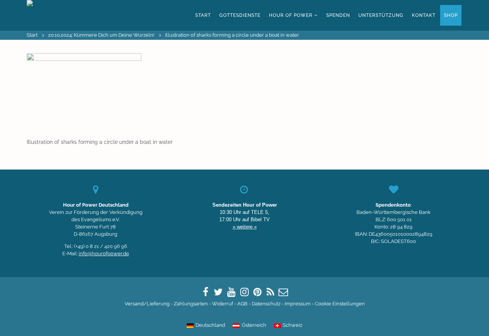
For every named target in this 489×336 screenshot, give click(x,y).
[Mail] (283, 292)
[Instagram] (244, 292)
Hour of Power (291, 15)
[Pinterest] (257, 292)
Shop (451, 15)
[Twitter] (218, 292)
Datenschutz (266, 304)
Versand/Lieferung (147, 304)
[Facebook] (205, 292)
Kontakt (424, 15)
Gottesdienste (240, 15)
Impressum (298, 304)
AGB (242, 304)
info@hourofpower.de (104, 253)
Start (203, 15)
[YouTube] (231, 292)
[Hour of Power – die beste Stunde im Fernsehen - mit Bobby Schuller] (69, 15)
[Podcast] (270, 292)
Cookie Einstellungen (340, 304)
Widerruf (222, 304)
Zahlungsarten (191, 304)
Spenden (338, 15)
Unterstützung (380, 15)
